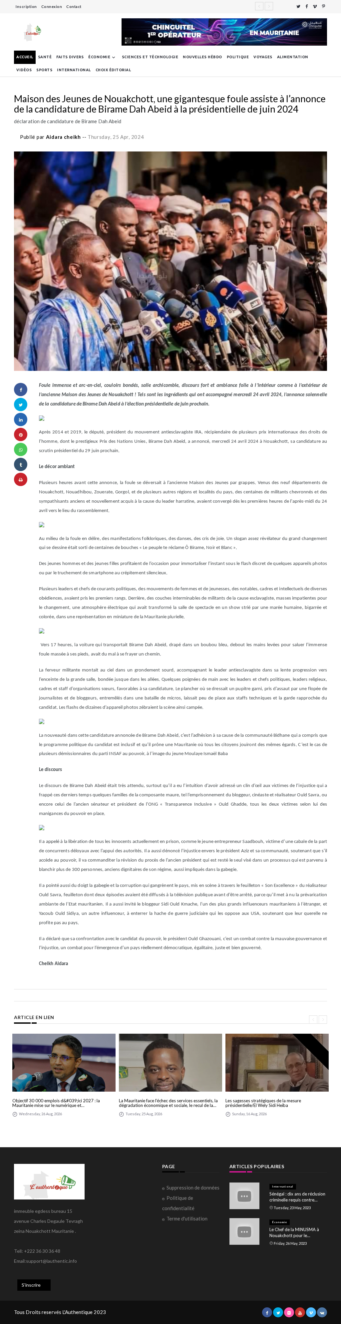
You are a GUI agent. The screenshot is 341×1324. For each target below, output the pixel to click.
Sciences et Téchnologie (150, 57)
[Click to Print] (20, 479)
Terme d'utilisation (187, 1218)
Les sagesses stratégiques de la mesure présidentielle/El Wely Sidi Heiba (263, 1103)
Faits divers (70, 57)
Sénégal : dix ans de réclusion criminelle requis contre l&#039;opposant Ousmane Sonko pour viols (297, 1197)
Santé (45, 57)
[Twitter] (298, 6)
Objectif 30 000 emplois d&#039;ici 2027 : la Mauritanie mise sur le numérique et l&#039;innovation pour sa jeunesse (56, 1103)
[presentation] (313, 1019)
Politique (238, 57)
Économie (99, 57)
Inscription (26, 6)
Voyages (262, 57)
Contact (74, 6)
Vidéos (24, 70)
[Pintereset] (323, 6)
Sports (44, 70)
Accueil (24, 57)
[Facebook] (306, 6)
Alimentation (292, 57)
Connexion (51, 6)
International (74, 70)
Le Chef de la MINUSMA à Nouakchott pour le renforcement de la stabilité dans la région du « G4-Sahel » (296, 1232)
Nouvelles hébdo (202, 57)
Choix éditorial (113, 70)
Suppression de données (193, 1188)
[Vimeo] (315, 6)
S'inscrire (31, 1285)
